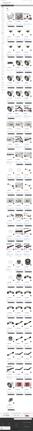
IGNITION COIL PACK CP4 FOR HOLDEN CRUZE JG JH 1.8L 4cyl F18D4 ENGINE (19, 223)
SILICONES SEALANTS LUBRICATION (3, 77)
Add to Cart (11, 26)
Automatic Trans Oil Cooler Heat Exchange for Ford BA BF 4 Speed (18, 24)
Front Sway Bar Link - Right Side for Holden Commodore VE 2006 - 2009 (27, 162)
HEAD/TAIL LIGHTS (3, 21)
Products (22, 0)
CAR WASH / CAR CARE (3, 50)
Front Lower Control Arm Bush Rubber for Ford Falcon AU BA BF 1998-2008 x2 (10, 117)
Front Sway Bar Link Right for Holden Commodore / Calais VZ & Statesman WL (10, 193)
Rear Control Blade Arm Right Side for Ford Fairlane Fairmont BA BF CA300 (27, 300)
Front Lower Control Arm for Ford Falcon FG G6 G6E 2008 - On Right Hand (18, 132)
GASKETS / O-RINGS (3, 64)
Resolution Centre (3, 425)
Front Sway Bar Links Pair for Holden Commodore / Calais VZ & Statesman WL (27, 193)
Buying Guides (30, 0)
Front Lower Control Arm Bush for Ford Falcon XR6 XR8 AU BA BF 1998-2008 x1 (28, 86)
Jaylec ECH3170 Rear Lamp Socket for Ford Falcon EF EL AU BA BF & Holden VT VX (6, 428)
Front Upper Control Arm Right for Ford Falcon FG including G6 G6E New (19, 208)
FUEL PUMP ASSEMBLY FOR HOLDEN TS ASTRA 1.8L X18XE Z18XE (10, 223)
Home (7, 6)
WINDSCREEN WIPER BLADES (3, 85)
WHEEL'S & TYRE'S (3, 84)
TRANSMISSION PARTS (3, 10)
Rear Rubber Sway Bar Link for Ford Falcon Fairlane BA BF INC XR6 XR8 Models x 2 (18, 347)
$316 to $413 (3, 39)
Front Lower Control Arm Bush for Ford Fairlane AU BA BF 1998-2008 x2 (28, 70)
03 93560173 (4, 0)
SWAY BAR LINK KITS (3, 31)
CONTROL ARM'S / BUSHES (3, 27)
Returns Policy (2, 92)
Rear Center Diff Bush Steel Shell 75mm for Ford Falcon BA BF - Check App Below (27, 270)
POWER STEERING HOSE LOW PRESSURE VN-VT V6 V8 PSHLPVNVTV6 (10, 270)
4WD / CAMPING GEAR (2, 44)
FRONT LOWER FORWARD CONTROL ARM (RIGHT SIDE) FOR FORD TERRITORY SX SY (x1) (10, 163)
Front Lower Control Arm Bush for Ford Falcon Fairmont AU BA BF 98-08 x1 (19, 85)
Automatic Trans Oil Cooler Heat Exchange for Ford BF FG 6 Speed (10, 24)
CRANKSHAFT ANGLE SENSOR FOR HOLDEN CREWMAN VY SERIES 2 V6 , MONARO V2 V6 (10, 55)
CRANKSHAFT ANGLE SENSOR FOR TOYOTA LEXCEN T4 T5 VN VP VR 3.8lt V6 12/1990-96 (27, 55)
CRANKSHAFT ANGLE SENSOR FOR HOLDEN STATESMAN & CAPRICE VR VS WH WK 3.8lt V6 (18, 55)
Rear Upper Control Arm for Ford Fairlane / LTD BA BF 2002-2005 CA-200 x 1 (18, 362)
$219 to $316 (3, 38)
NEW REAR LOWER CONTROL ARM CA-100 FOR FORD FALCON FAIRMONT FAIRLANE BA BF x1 (19, 239)
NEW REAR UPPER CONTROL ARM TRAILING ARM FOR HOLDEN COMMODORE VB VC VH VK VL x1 (27, 239)
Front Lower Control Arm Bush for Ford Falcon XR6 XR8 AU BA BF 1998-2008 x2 (10, 101)
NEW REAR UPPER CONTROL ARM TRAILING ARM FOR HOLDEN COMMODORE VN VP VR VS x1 (10, 255)
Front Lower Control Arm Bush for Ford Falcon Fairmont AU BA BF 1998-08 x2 (10, 85)
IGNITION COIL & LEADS (3, 14)
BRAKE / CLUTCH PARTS (3, 48)
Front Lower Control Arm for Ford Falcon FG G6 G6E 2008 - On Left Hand (10, 131)
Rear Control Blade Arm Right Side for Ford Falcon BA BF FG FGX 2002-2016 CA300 (10, 316)
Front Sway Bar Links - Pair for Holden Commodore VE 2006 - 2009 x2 (19, 193)
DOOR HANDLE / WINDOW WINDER (3, 19)
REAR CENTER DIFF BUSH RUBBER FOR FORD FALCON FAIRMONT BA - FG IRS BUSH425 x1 (19, 270)
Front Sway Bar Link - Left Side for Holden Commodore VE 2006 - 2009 (18, 162)
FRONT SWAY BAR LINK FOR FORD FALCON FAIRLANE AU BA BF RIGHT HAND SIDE (18, 178)
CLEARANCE (2, 52)
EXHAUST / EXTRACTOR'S (2, 60)
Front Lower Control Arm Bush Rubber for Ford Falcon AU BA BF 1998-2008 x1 (27, 101)
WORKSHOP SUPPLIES (2, 87)
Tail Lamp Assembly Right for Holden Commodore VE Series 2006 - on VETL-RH (27, 393)
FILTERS (2, 62)
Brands (10, 5)
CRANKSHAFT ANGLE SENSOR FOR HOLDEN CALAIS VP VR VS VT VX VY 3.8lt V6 (10, 40)
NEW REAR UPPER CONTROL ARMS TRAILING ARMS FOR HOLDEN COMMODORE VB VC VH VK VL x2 (18, 255)
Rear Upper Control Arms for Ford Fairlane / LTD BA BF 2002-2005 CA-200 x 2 (18, 377)
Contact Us (25, 0)
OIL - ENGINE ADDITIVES (2, 70)
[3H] (13, 19)
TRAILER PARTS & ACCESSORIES (3, 82)
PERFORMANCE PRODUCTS (2, 74)
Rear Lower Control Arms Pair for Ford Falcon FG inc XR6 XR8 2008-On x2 (27, 331)
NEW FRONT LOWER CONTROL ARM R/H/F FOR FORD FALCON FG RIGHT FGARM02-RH (10, 239)
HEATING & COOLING (3, 67)
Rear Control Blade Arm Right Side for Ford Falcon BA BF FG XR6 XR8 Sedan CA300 (19, 316)
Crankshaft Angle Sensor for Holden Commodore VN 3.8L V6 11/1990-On (19, 39)
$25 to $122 (3, 35)
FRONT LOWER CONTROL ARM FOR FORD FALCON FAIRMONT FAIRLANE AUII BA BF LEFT (18, 117)
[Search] (23, 3)
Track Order (2, 424)
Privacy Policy (16, 424)
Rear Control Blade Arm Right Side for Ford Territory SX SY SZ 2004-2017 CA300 (10, 331)
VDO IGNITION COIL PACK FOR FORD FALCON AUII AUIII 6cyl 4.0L (10, 407)
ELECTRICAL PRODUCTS (2, 12)
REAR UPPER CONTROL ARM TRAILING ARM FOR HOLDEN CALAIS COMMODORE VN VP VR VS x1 (10, 377)
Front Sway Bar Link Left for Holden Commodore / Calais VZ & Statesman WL (27, 178)
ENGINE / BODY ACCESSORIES (3, 17)
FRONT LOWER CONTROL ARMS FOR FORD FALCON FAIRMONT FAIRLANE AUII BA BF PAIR (19, 147)
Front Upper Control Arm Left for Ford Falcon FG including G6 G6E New (10, 208)
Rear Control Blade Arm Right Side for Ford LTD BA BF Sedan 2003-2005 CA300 (27, 316)
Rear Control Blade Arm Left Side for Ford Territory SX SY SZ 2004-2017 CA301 (18, 301)
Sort (24, 10)
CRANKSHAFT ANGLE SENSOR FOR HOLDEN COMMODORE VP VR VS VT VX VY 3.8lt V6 (27, 40)
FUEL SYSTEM (3, 22)
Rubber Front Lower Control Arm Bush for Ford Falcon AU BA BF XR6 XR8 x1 (10, 392)
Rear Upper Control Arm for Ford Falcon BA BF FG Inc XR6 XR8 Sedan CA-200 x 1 (28, 362)
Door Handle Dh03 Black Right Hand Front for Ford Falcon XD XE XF (10, 70)
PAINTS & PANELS (3, 71)
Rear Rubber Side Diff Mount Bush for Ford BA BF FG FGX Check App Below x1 (10, 347)
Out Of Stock (27, 26)
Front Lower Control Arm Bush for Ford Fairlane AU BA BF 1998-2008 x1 (19, 70)
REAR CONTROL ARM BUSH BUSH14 (10, 284)
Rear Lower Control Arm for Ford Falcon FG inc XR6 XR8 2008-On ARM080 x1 (18, 331)
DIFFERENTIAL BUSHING (3, 29)
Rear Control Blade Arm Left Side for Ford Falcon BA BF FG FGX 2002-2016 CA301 (10, 301)
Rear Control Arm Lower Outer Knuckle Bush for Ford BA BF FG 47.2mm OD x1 (19, 285)
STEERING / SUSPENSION (2, 25)
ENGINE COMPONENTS (2, 58)
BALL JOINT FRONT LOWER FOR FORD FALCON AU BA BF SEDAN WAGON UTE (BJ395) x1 (28, 25)
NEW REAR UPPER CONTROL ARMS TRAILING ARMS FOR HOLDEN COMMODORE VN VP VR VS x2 (27, 255)
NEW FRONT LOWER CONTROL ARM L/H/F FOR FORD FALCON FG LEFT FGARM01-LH (27, 224)
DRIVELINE (3, 8)
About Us (27, 0)
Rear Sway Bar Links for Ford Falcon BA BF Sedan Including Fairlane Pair (10, 361)
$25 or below (3, 34)
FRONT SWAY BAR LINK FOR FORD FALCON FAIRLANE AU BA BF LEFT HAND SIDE (10, 178)
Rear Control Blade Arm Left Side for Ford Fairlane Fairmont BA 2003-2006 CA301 (27, 285)
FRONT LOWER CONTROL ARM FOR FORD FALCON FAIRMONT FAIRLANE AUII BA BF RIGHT (27, 117)
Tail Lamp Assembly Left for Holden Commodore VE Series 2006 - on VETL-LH (18, 393)
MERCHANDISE (2, 68)
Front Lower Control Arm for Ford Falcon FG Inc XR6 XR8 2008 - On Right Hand (10, 147)
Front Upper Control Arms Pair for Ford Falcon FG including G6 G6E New (27, 208)
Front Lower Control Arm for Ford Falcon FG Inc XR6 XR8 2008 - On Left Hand (27, 132)
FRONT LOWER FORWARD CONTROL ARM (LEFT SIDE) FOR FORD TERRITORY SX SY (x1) (27, 147)
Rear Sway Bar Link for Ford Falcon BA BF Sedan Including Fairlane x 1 (27, 346)
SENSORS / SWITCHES (2, 16)
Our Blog (9, 424)
